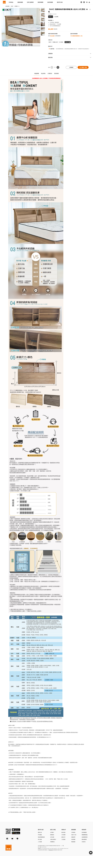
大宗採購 (63, 834)
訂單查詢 (73, 832)
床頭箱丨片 (17, 6)
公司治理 (52, 837)
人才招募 (40, 841)
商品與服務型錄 (41, 837)
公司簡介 (52, 832)
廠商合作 (63, 837)
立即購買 (71, 67)
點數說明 (73, 837)
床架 (12, 6)
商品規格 (43, 73)
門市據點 (40, 834)
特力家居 (40, 839)
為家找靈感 (50, 2)
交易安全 (84, 841)
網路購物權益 (84, 834)
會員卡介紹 (73, 834)
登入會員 (52, 35)
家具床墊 (7, 6)
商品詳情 (36, 73)
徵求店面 (63, 832)
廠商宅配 (52, 48)
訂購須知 (50, 73)
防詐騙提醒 (84, 832)
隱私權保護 (84, 839)
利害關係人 (52, 841)
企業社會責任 (53, 839)
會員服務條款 (84, 837)
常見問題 (73, 839)
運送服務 (56, 73)
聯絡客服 (73, 841)
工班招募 (63, 839)
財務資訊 (52, 834)
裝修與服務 (40, 2)
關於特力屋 (60, 2)
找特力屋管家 (30, 2)
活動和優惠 (20, 2)
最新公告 (40, 832)
